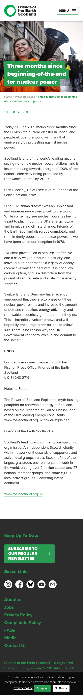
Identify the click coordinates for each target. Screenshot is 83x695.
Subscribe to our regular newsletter (22, 553)
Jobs (9, 607)
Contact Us (15, 645)
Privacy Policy (18, 615)
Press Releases (25, 97)
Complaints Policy (22, 622)
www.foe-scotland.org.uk (23, 494)
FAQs (9, 630)
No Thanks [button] (61, 688)
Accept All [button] (42, 688)
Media (10, 638)
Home (8, 97)
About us (13, 599)
